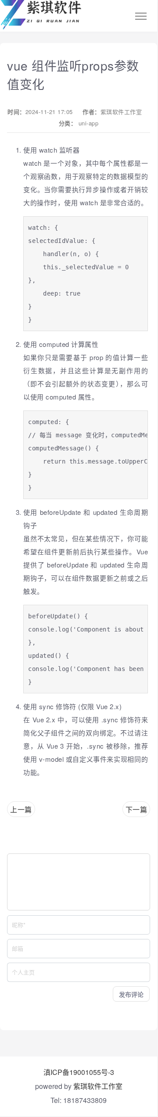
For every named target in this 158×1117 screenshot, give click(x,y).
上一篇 (21, 809)
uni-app (89, 123)
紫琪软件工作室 (121, 111)
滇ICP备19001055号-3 (78, 1072)
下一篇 (136, 809)
